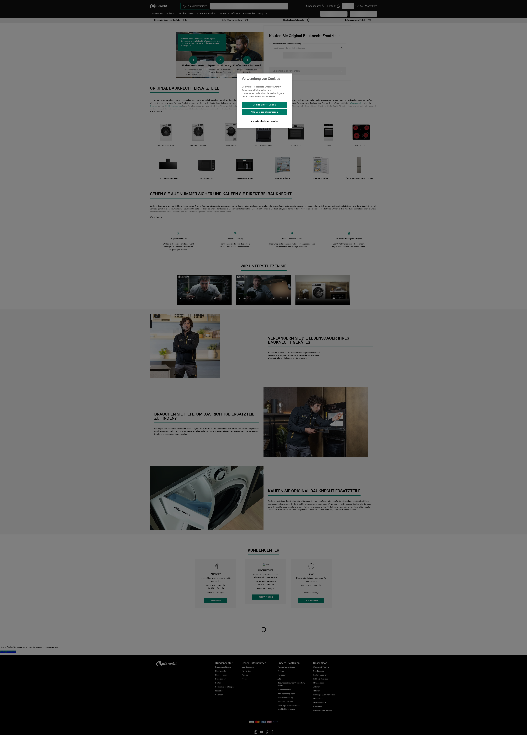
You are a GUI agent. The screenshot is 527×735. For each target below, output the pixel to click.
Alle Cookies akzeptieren (264, 112)
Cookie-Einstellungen (264, 104)
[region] (264, 100)
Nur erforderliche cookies (264, 121)
